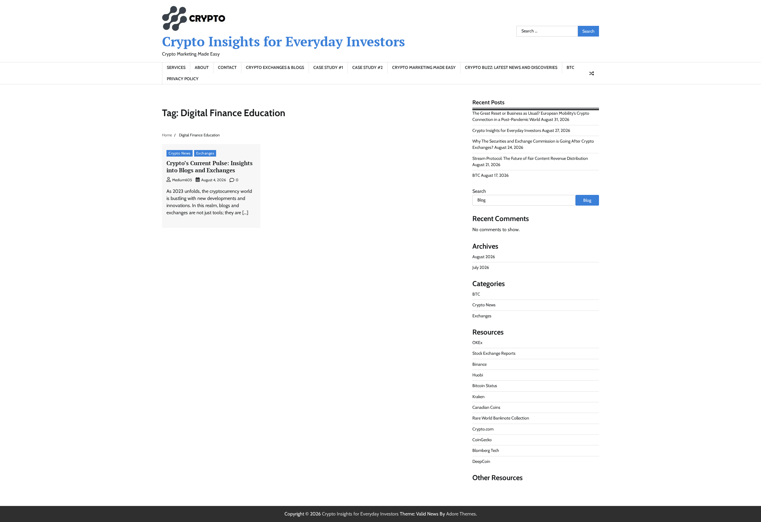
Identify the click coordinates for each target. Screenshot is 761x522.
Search (479, 191)
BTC (570, 67)
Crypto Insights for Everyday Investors (283, 41)
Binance (479, 364)
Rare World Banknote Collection (500, 418)
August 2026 (483, 256)
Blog (587, 200)
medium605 (182, 180)
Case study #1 (328, 67)
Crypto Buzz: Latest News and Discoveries (511, 67)
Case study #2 (367, 67)
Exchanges (205, 153)
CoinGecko (482, 439)
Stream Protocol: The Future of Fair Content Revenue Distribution (530, 158)
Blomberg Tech (485, 450)
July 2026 (480, 267)
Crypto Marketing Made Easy (424, 67)
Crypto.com (482, 429)
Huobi (477, 375)
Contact (227, 67)
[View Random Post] (591, 73)
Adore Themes (461, 514)
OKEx (477, 342)
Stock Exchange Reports (493, 353)
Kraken (478, 396)
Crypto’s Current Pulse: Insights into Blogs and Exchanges (209, 166)
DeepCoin (481, 461)
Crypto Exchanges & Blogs (275, 67)
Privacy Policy (183, 78)
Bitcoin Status (484, 385)
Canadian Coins (486, 407)
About (202, 67)
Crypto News (180, 153)
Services (176, 67)
